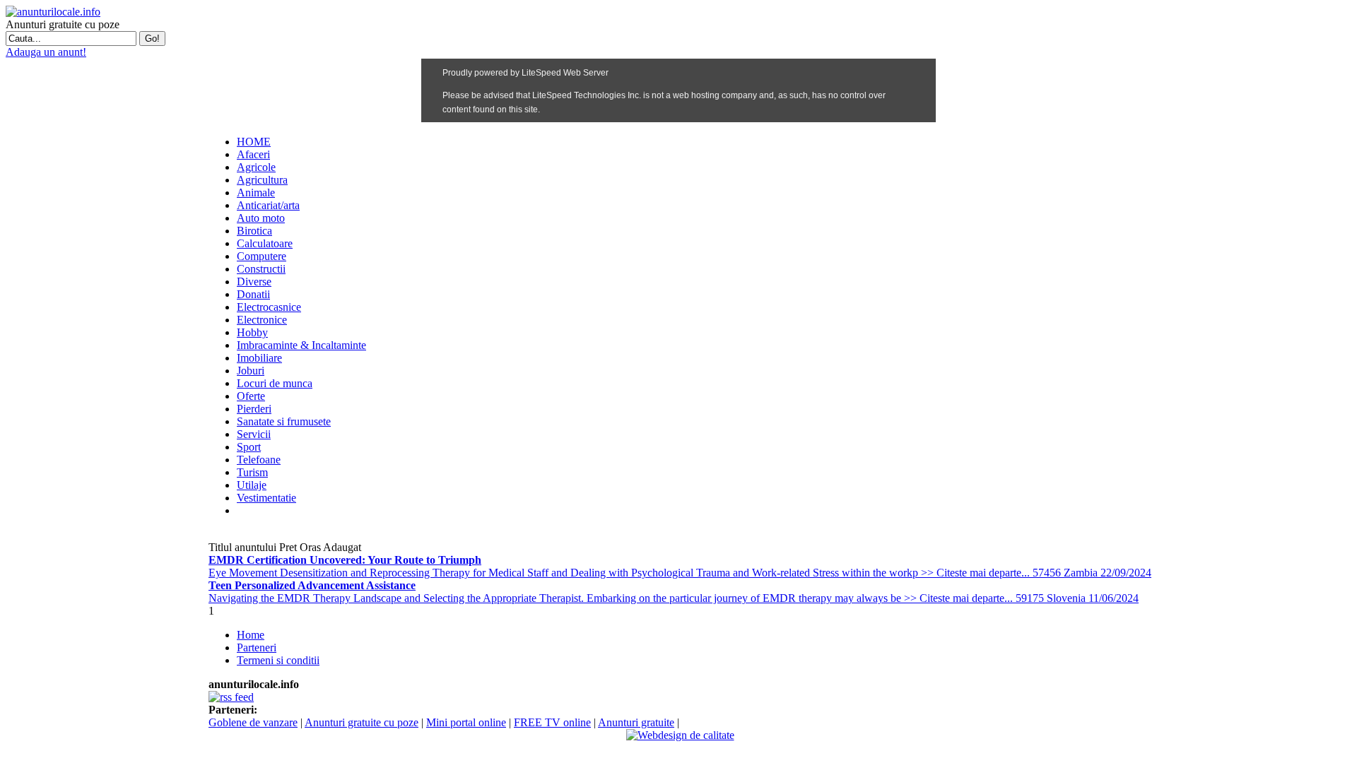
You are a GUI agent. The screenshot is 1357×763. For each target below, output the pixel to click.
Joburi (250, 371)
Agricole (256, 167)
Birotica (254, 231)
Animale (256, 193)
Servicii (254, 434)
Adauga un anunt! (46, 52)
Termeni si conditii (278, 660)
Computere (261, 256)
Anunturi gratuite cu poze (361, 722)
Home (250, 635)
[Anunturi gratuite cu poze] (53, 12)
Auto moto (261, 218)
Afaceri (253, 154)
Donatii (253, 294)
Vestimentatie (266, 498)
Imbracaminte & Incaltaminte (301, 345)
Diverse (254, 282)
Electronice (262, 320)
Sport (249, 447)
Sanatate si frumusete (284, 421)
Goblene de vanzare (253, 722)
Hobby (252, 332)
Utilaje (251, 485)
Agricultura (262, 180)
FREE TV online (552, 722)
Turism (252, 472)
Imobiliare (259, 358)
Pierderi (254, 409)
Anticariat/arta (268, 205)
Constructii (261, 269)
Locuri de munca (274, 383)
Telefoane (259, 460)
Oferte (251, 396)
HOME (254, 142)
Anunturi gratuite (636, 722)
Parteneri (256, 647)
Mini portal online (466, 722)
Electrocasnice (269, 307)
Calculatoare (265, 243)
